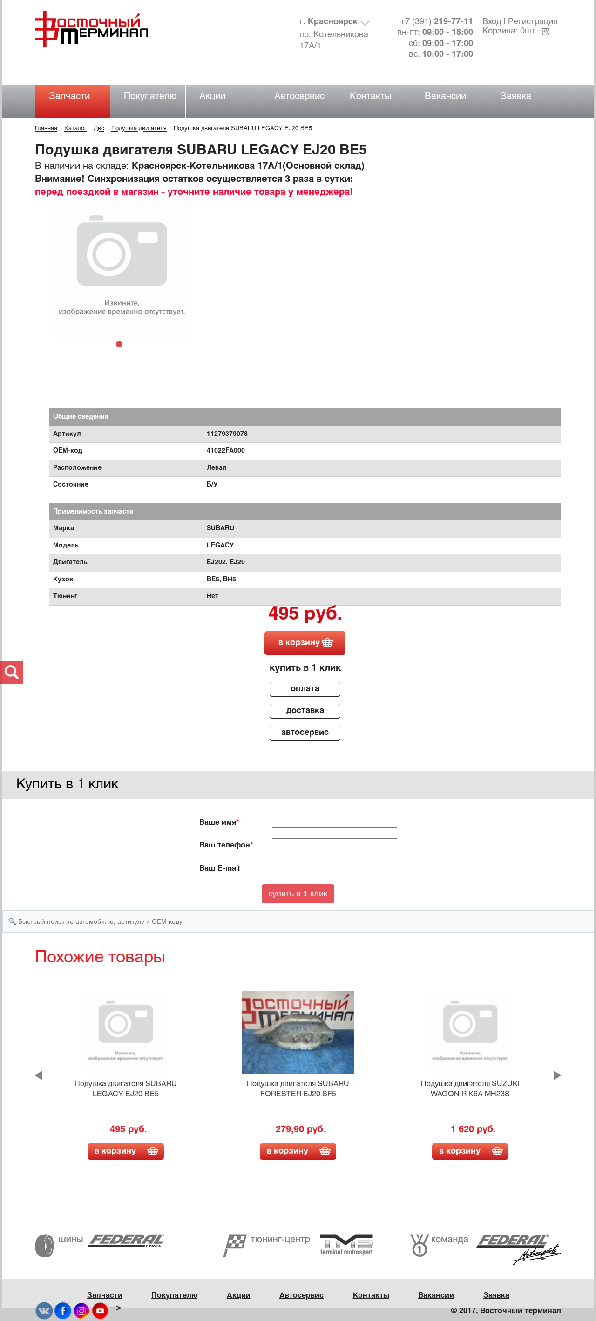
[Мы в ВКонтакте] (44, 1310)
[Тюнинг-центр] (298, 1245)
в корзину (299, 643)
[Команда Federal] (485, 1250)
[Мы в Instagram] (81, 1310)
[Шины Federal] (99, 1245)
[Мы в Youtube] (100, 1310)
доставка (305, 711)
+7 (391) (436, 22)
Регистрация (532, 22)
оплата (305, 689)
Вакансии (445, 96)
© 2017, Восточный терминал (506, 1311)
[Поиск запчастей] (11, 672)
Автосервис (299, 96)
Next (557, 1075)
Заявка (515, 96)
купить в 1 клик (305, 668)
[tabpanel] (122, 269)
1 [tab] (121, 343)
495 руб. (305, 615)
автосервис (305, 733)
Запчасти (69, 96)
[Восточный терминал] (101, 29)
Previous (38, 1075)
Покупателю (150, 96)
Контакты (371, 96)
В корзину (115, 1151)
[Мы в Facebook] (63, 1310)
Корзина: (500, 31)
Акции (212, 96)
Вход (491, 22)
